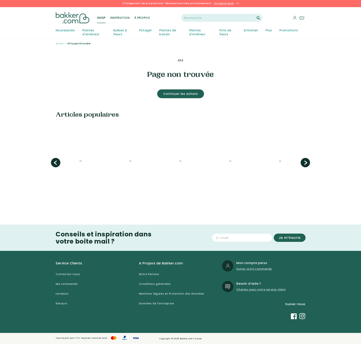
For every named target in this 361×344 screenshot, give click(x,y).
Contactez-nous (68, 274)
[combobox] (221, 18)
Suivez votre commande (254, 269)
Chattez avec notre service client (261, 289)
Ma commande (67, 284)
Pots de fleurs (225, 32)
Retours (61, 303)
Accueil (59, 43)
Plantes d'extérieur (90, 32)
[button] (101, 18)
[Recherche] (258, 18)
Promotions (288, 30)
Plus (268, 30)
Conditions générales (155, 284)
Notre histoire (149, 274)
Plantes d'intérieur (197, 32)
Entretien (251, 30)
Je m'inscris (290, 237)
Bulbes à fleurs (120, 32)
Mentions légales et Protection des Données (171, 294)
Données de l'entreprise (156, 303)
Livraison (62, 294)
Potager (145, 30)
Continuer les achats (180, 94)
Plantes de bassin (167, 32)
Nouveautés (65, 30)
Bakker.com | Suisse (191, 338)
